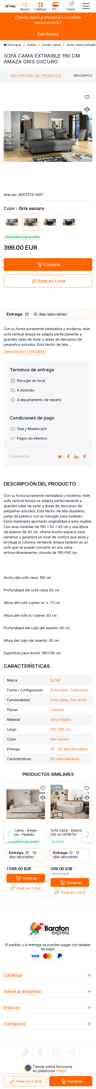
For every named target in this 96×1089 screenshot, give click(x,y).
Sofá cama (59, 700)
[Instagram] (56, 1052)
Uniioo (61, 1071)
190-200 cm (60, 729)
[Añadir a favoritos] (87, 97)
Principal (14, 45)
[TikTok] (24, 1052)
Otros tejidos (60, 719)
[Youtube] (71, 1052)
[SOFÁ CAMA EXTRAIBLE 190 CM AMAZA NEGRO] (69, 222)
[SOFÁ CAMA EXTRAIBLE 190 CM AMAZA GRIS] (12, 222)
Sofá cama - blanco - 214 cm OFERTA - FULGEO (67, 834)
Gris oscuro (59, 739)
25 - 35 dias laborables (69, 749)
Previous (9, 136)
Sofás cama (51, 45)
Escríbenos (48, 33)
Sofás (31, 45)
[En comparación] (87, 109)
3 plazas (57, 710)
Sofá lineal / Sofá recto (69, 690)
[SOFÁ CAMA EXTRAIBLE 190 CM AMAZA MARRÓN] (50, 222)
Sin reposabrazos (64, 759)
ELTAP (55, 680)
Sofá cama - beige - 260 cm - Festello (22, 832)
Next (87, 136)
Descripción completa (24, 351)
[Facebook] (40, 1052)
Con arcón (78, 700)
